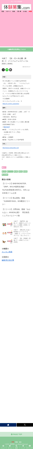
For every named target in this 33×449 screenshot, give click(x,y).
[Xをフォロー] (25, 425)
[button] (10, 69)
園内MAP (7, 127)
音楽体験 (6, 174)
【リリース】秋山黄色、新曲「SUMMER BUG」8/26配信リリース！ (16, 201)
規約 (20, 442)
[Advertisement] (16, 29)
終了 (5, 167)
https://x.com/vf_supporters (11, 103)
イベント (11, 171)
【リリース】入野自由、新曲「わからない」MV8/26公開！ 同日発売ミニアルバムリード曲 (16, 212)
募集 (16, 442)
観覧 (26, 171)
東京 (21, 171)
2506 (5, 171)
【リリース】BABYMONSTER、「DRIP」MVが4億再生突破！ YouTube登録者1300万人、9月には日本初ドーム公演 (16, 188)
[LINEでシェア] (6, 69)
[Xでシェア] (3, 69)
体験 (16, 171)
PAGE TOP (17, 434)
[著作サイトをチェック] (8, 425)
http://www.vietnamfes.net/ (11, 148)
